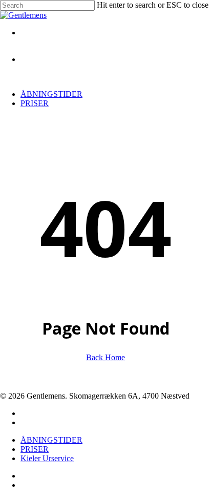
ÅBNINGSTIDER (51, 439)
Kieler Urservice (47, 458)
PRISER (34, 449)
